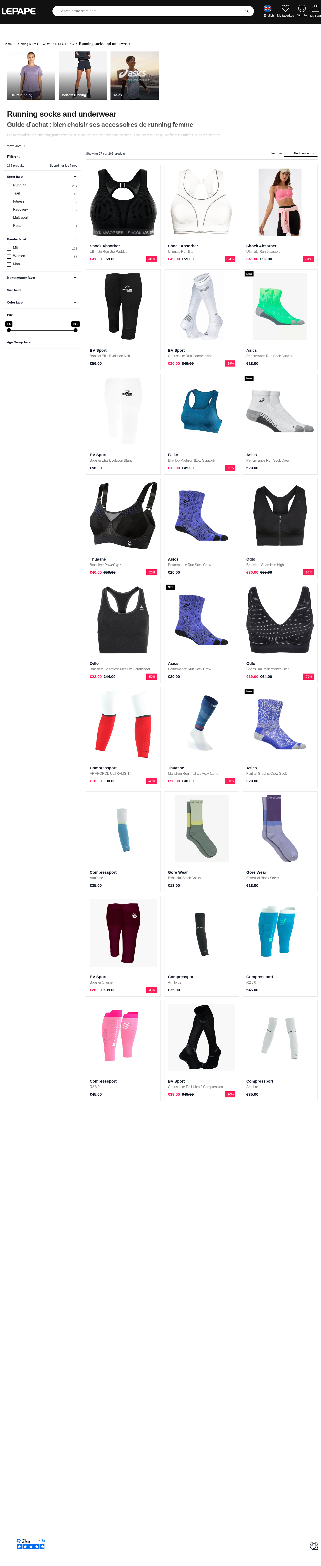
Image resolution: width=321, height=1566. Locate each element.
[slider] (9, 330)
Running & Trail (27, 44)
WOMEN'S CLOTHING (58, 44)
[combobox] (148, 11)
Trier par (276, 153)
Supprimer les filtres (63, 165)
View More (14, 146)
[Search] (247, 11)
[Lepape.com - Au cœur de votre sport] (22, 11)
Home (7, 44)
